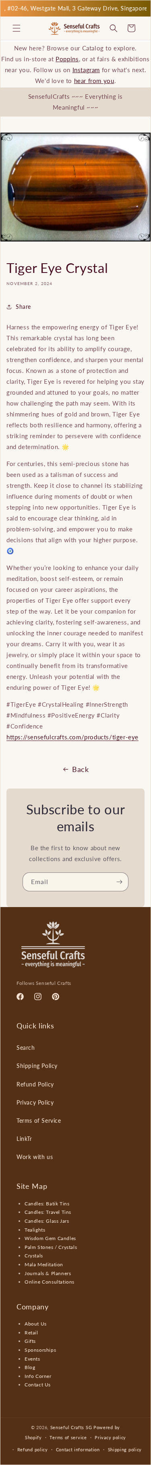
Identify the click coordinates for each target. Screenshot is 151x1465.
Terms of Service (39, 1120)
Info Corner (38, 1376)
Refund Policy (35, 1084)
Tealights (35, 1230)
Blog (30, 1367)
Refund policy (32, 1449)
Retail (31, 1333)
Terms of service (68, 1437)
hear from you (94, 80)
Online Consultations (49, 1282)
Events (32, 1359)
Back (80, 769)
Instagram (86, 69)
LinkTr (24, 1138)
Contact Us (38, 1385)
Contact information (78, 1449)
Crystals (34, 1256)
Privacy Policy (35, 1102)
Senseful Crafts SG (71, 1427)
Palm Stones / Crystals (51, 1247)
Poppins (67, 58)
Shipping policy (125, 1449)
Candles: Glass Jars (47, 1221)
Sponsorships (40, 1350)
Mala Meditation (44, 1264)
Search (26, 1047)
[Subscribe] (119, 881)
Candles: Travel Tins (48, 1212)
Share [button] (23, 306)
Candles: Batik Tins (47, 1204)
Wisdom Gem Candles (50, 1238)
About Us (36, 1324)
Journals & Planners (48, 1273)
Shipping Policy (37, 1065)
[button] (16, 28)
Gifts (30, 1341)
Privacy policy (110, 1437)
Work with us (35, 1156)
